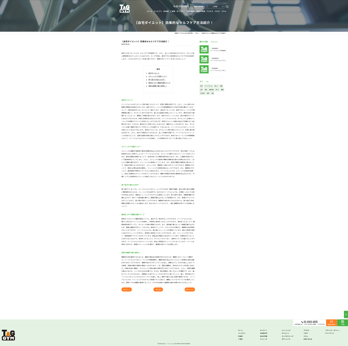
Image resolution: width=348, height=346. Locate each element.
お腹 (212, 93)
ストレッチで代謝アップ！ (157, 76)
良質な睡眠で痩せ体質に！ (157, 86)
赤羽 (201, 86)
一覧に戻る (158, 289)
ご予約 (215, 6)
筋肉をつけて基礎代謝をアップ (159, 83)
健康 (221, 86)
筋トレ (216, 86)
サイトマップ (329, 333)
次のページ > (190, 289)
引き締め (202, 93)
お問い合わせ (198, 6)
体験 (206, 89)
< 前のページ (126, 289)
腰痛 (222, 89)
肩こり (217, 89)
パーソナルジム (208, 86)
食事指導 (211, 89)
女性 (201, 89)
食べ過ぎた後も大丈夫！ (157, 79)
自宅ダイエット (153, 73)
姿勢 (208, 93)
